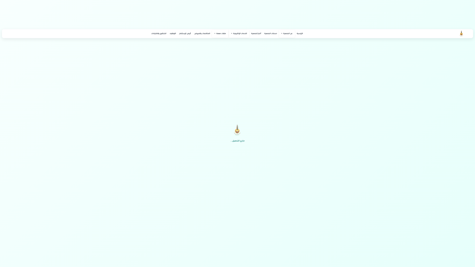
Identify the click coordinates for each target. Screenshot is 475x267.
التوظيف (173, 34)
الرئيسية (300, 34)
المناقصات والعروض (202, 34)
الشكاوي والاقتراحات (158, 34)
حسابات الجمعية (270, 34)
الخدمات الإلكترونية (240, 34)
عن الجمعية (287, 34)
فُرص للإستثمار (185, 34)
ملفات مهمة (221, 34)
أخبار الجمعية (256, 34)
